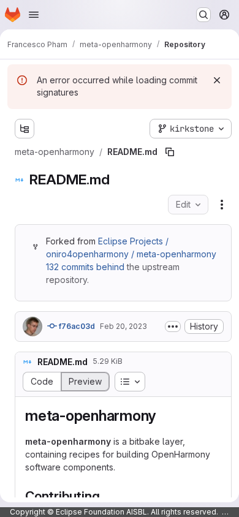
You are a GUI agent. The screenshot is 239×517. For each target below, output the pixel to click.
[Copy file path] (170, 152)
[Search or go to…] (203, 14)
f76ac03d (76, 326)
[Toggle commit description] (173, 326)
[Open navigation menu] (34, 15)
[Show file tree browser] (24, 128)
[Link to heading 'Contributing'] (106, 496)
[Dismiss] (217, 80)
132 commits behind (85, 267)
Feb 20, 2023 (123, 326)
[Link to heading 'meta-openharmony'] (164, 416)
